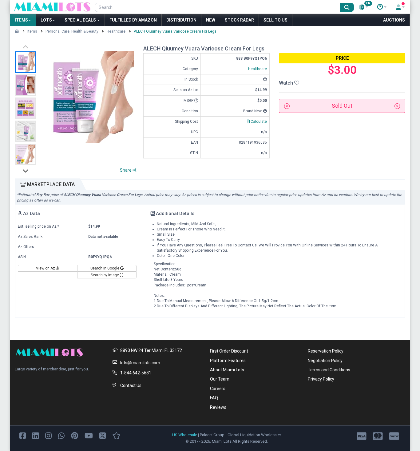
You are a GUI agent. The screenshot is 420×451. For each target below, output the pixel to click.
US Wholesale (184, 435)
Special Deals (81, 20)
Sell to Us (275, 20)
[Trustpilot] (116, 435)
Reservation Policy (325, 351)
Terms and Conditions (329, 369)
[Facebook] (22, 435)
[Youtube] (89, 435)
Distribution (181, 20)
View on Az (46, 268)
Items (21, 20)
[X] (102, 435)
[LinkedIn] (35, 435)
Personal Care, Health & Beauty (72, 31)
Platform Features (228, 360)
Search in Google (105, 268)
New (210, 20)
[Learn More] (382, 7)
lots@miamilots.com (140, 362)
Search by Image (105, 275)
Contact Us (130, 385)
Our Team (219, 379)
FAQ (214, 397)
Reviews (218, 407)
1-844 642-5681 (135, 372)
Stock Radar (239, 20)
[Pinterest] (74, 435)
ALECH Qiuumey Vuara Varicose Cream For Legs (175, 31)
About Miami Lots (227, 369)
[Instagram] (48, 435)
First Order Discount (229, 351)
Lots (46, 20)
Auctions (394, 20)
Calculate (258, 121)
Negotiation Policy (325, 360)
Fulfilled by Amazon (133, 20)
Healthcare (116, 31)
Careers (217, 388)
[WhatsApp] (61, 435)
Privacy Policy (321, 379)
